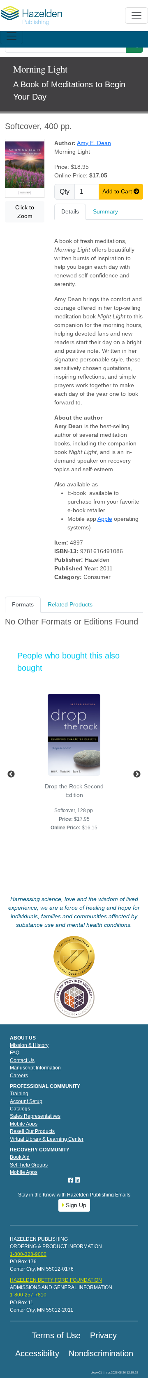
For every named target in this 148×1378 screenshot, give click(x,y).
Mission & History (29, 1045)
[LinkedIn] (77, 1180)
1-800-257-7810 (28, 1295)
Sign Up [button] (75, 1205)
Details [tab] (70, 211)
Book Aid (20, 1157)
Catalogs (20, 1109)
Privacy (103, 1335)
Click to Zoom (24, 211)
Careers (19, 1075)
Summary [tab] (105, 211)
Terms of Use (56, 1335)
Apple (104, 518)
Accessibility (37, 1353)
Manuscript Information (35, 1068)
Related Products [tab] (70, 604)
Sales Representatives (35, 1116)
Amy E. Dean (94, 143)
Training (19, 1093)
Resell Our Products (32, 1131)
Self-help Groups (29, 1165)
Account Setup (26, 1101)
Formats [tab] (23, 604)
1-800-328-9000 (28, 1254)
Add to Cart (118, 191)
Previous (11, 774)
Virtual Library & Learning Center (46, 1139)
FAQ (14, 1053)
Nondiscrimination (101, 1353)
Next (137, 774)
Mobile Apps (23, 1124)
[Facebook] (71, 1180)
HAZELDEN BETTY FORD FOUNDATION (56, 1280)
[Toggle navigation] (11, 36)
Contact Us (22, 1060)
